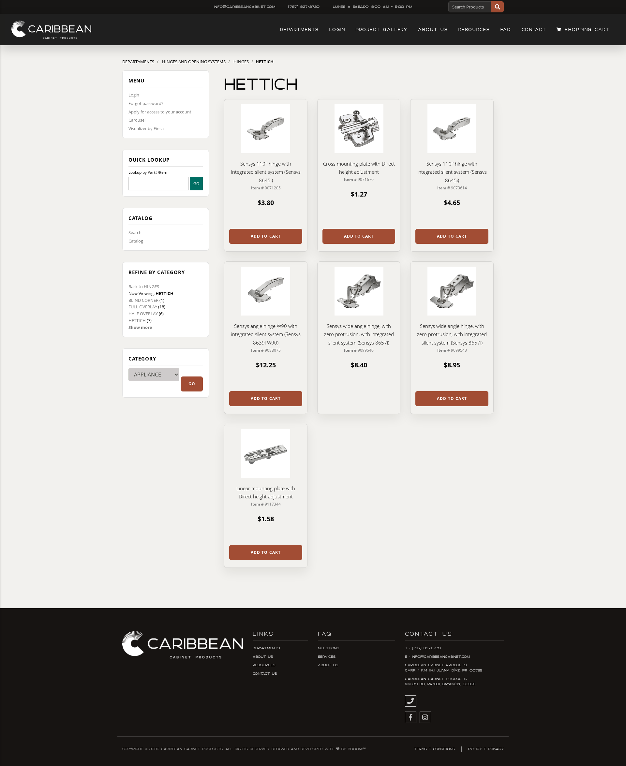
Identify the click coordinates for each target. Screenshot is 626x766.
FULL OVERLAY (142, 307)
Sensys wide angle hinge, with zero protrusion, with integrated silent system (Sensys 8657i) (359, 334)
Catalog (135, 241)
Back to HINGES (143, 286)
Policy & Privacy (486, 749)
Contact (534, 29)
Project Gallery (382, 29)
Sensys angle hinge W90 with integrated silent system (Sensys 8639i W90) (266, 334)
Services (326, 657)
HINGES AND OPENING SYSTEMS (194, 62)
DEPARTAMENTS (138, 62)
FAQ (505, 29)
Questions (328, 648)
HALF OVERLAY (143, 314)
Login (337, 29)
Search (135, 232)
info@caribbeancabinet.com (244, 7)
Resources (474, 29)
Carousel (136, 120)
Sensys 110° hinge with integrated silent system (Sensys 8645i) (266, 172)
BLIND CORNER (143, 300)
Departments (299, 29)
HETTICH (137, 320)
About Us (433, 29)
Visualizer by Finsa (146, 128)
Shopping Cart (585, 29)
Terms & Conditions (434, 749)
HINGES (241, 62)
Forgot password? (145, 103)
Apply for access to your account (159, 112)
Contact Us (265, 673)
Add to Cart (266, 236)
